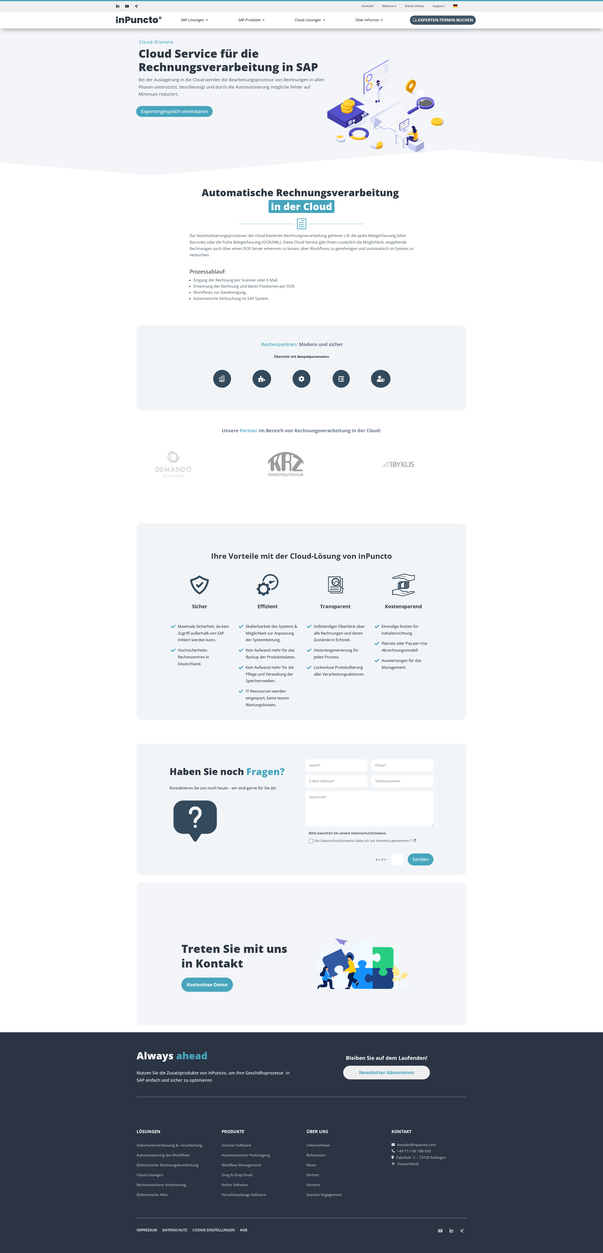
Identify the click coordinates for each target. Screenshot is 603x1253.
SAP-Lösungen (192, 19)
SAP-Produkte (249, 19)
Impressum (147, 1230)
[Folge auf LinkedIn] (117, 6)
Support (438, 6)
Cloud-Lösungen (308, 19)
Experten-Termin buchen (445, 20)
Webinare (389, 6)
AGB (243, 1230)
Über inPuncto (367, 19)
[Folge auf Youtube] (127, 6)
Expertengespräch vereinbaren (174, 111)
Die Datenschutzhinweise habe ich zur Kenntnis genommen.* (363, 840)
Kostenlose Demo (207, 984)
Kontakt (367, 6)
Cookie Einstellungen (213, 1230)
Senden (420, 859)
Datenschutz (174, 1230)
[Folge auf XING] (136, 6)
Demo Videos (414, 6)
